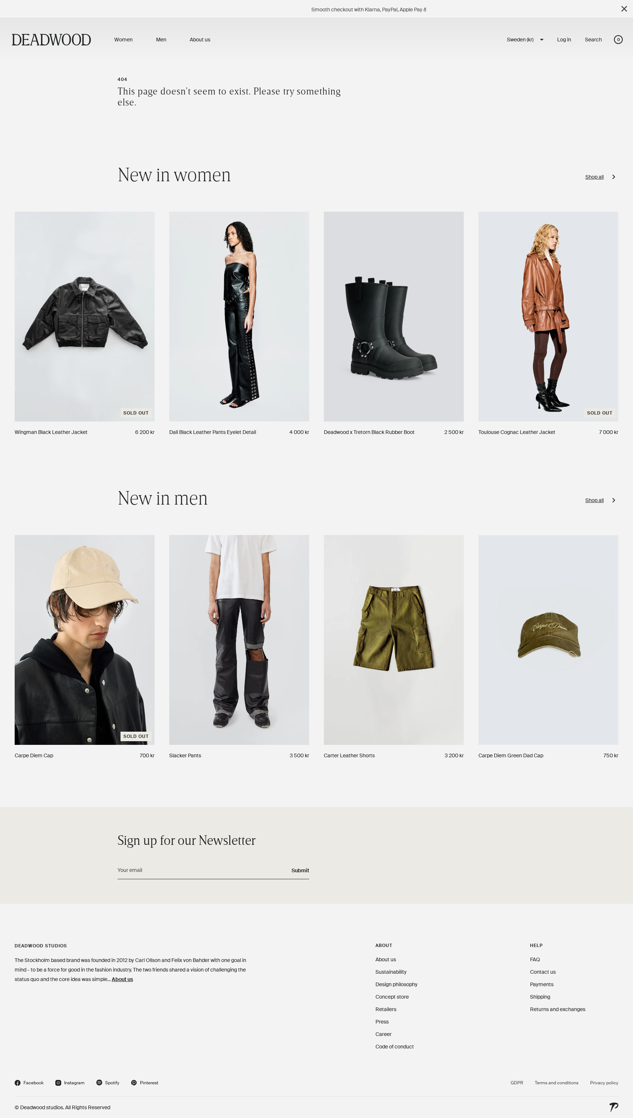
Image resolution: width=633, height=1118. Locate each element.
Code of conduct (394, 1046)
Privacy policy (604, 1083)
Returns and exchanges (557, 1009)
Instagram (70, 1084)
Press (382, 1021)
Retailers (385, 1009)
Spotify (107, 1084)
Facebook (29, 1084)
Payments (542, 984)
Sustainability (391, 972)
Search (593, 39)
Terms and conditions (556, 1083)
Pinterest (144, 1084)
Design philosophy (396, 984)
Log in (564, 39)
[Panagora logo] (614, 1107)
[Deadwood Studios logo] (51, 39)
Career (383, 1034)
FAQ (535, 959)
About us (122, 979)
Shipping (540, 996)
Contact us (543, 972)
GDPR (517, 1083)
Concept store (392, 996)
